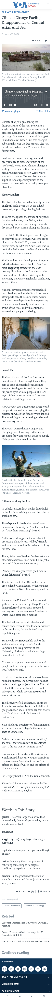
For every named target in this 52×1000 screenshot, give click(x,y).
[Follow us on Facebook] (4, 969)
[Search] (44, 996)
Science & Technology (15, 12)
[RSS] (31, 969)
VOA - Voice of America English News (25, 95)
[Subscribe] (44, 969)
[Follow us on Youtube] (18, 969)
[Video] (20, 996)
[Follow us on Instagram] (24, 969)
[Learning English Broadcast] (32, 996)
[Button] (36, 41)
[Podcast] (38, 969)
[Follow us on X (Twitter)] (11, 969)
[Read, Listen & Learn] (7, 996)
